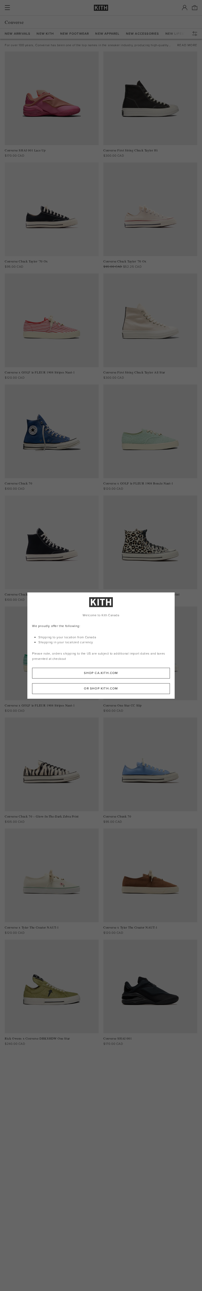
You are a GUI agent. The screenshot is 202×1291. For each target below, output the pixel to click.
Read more (187, 45)
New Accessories (142, 34)
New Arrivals (17, 34)
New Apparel (107, 34)
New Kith (45, 34)
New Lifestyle (179, 34)
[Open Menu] (7, 7)
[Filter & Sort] (196, 33)
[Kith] (101, 8)
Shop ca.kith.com (101, 673)
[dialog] (101, 645)
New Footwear (74, 34)
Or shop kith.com (101, 688)
